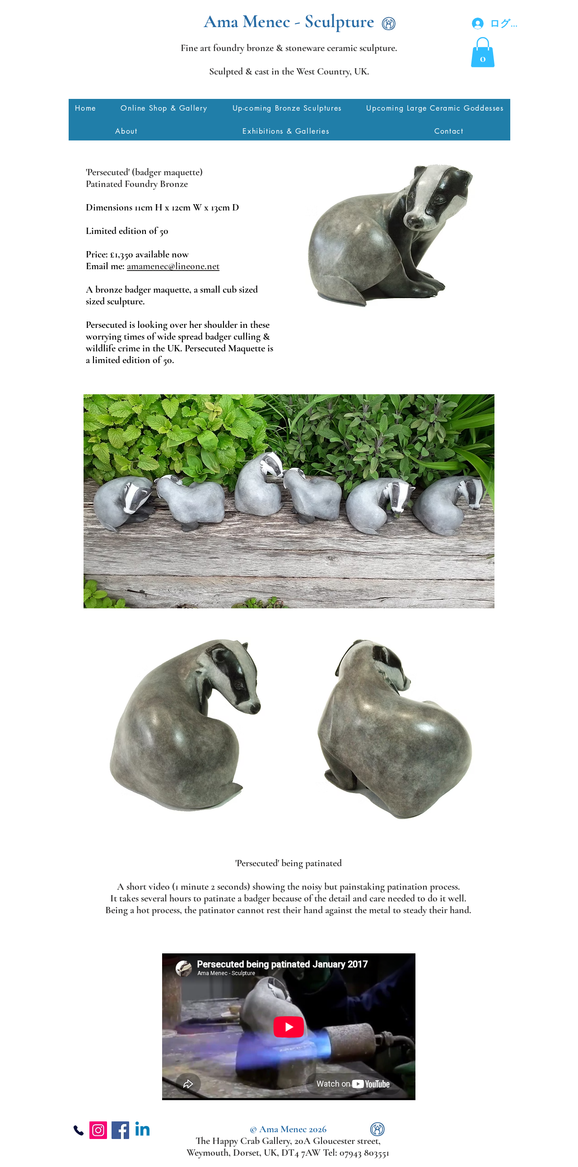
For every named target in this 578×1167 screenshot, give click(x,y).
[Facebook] (120, 1130)
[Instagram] (98, 1130)
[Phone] (78, 1130)
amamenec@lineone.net (173, 266)
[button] (482, 52)
